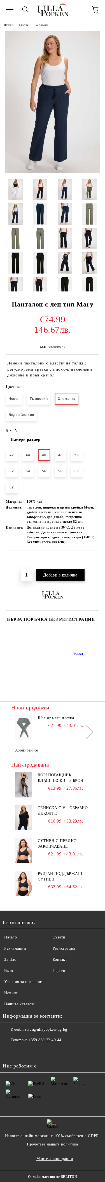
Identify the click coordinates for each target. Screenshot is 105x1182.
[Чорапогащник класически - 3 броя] (23, 784)
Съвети (59, 937)
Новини (11, 993)
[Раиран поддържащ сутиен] (23, 883)
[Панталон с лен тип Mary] (52, 172)
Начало (8, 24)
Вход (8, 971)
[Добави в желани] (95, 560)
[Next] (87, 732)
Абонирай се (26, 750)
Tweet (78, 654)
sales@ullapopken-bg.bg (46, 1029)
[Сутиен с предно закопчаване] (23, 850)
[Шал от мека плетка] (23, 727)
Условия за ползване (23, 982)
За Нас (10, 959)
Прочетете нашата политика (52, 1144)
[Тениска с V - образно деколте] (23, 817)
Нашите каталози (20, 1004)
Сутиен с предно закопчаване (57, 843)
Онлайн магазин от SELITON (52, 1177)
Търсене (60, 971)
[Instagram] (22, 1051)
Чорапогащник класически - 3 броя (60, 778)
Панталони (41, 24)
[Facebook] (10, 1051)
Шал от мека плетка (56, 718)
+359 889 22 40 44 (44, 1040)
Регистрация (64, 948)
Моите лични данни (54, 1159)
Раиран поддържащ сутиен (60, 876)
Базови (24, 24)
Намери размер (25, 439)
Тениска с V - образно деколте (63, 811)
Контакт (60, 959)
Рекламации (15, 948)
